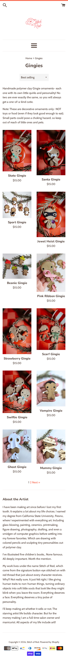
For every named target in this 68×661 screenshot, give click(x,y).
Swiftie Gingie (17, 417)
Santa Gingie (51, 179)
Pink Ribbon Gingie (51, 296)
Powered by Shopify (49, 642)
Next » (36, 482)
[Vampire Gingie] (51, 388)
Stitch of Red (33, 642)
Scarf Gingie (51, 354)
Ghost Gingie (17, 467)
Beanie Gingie (17, 283)
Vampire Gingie (51, 410)
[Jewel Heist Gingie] (51, 214)
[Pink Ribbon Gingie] (51, 273)
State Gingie (17, 175)
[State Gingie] (17, 150)
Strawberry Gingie (17, 358)
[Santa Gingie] (51, 152)
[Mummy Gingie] (51, 446)
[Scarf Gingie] (51, 329)
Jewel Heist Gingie (51, 241)
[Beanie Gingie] (17, 266)
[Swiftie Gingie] (17, 392)
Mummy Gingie (51, 468)
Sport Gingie (17, 222)
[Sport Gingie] (17, 205)
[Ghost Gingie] (17, 446)
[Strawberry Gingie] (17, 331)
